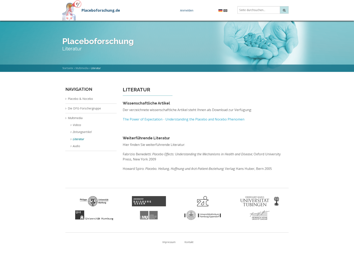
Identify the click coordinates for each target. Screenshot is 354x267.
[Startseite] (71, 10)
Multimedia (82, 68)
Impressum (169, 242)
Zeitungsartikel (82, 132)
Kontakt (189, 242)
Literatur (78, 139)
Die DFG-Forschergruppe (84, 108)
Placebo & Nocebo (80, 99)
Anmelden (186, 10)
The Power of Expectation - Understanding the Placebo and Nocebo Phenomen (183, 119)
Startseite (67, 68)
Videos (77, 125)
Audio (76, 146)
